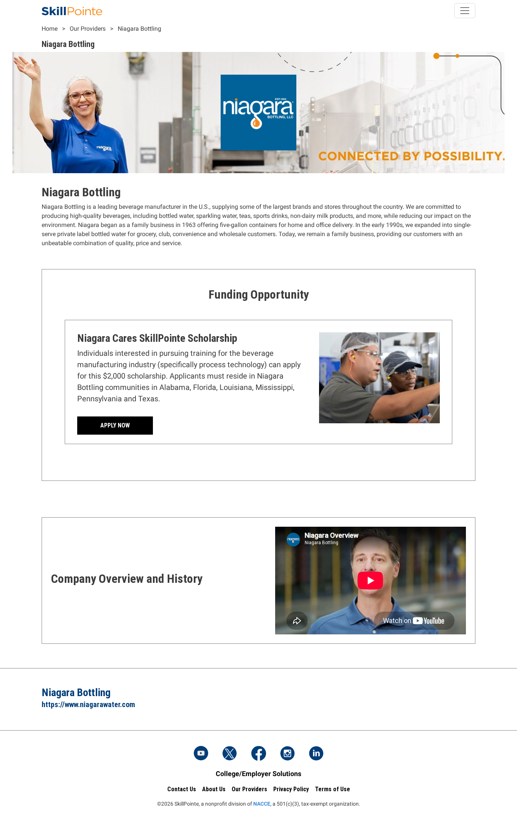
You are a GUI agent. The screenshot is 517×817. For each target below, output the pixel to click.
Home (50, 28)
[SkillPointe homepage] (72, 10)
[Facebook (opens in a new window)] (258, 754)
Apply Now (115, 425)
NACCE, (262, 804)
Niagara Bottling (139, 28)
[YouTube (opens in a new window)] (201, 754)
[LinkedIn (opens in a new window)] (316, 754)
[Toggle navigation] (464, 10)
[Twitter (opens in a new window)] (229, 754)
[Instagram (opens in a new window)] (287, 754)
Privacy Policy (291, 789)
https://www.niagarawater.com (88, 704)
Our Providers (88, 28)
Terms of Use (332, 789)
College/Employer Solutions (258, 774)
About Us (214, 789)
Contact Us (181, 789)
